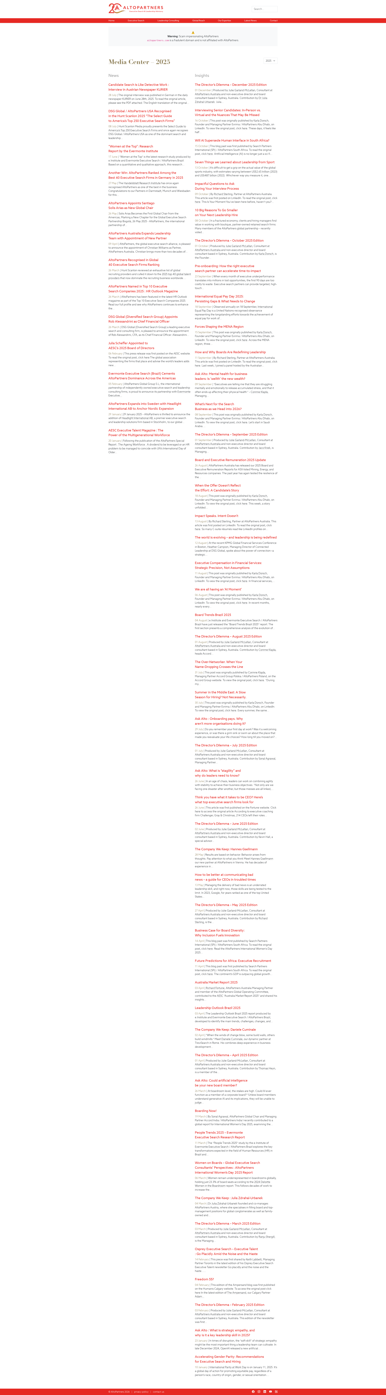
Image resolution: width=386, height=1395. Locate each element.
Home (111, 20)
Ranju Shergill (267, 1236)
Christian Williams (158, 247)
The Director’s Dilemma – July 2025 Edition (226, 745)
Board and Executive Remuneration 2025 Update (230, 460)
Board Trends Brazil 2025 (213, 615)
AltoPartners (117, 1391)
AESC (220, 995)
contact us (158, 1391)
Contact (274, 20)
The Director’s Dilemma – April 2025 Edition (226, 1055)
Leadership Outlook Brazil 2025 (217, 1008)
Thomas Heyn (266, 1068)
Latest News (250, 20)
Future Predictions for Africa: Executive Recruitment (233, 961)
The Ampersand (236, 1292)
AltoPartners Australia (208, 94)
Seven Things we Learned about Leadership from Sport (235, 162)
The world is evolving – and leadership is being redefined (236, 537)
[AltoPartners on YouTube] (270, 1391)
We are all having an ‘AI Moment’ (218, 589)
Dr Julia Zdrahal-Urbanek (222, 1203)
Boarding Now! (206, 1111)
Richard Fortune (215, 988)
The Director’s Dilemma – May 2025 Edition (226, 905)
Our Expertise (224, 20)
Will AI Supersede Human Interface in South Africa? (232, 140)
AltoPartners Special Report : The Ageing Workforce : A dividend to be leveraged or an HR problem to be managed (148, 444)
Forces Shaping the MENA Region (219, 327)
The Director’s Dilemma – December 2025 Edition (231, 85)
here (147, 357)
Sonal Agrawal (267, 758)
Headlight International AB (137, 418)
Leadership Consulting (168, 20)
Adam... (199, 1296)
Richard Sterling (223, 194)
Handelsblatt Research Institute (142, 183)
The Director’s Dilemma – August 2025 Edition (228, 636)
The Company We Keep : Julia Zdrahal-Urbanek (229, 1198)
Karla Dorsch (261, 120)
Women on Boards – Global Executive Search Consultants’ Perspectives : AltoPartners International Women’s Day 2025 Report (227, 1167)
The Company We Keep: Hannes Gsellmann (226, 849)
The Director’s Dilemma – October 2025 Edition (229, 240)
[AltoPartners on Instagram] (259, 1391)
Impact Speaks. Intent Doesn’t (216, 516)
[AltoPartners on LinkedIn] (264, 1391)
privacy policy (141, 1391)
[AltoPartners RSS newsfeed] (276, 1391)
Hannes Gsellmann (262, 858)
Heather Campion (217, 547)
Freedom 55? (204, 1279)
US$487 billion (208, 175)
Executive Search (136, 20)
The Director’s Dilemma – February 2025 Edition (229, 1305)
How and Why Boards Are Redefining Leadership (230, 352)
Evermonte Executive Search (212, 1146)
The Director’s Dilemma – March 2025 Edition (227, 1223)
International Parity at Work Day (227, 1367)
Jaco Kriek (264, 448)
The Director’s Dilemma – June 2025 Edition (226, 824)
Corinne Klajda (259, 392)
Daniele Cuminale (232, 1039)
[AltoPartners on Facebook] (253, 1391)
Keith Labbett (254, 1259)
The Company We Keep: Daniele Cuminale (225, 1029)
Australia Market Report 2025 (216, 982)
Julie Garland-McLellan (242, 90)
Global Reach (198, 20)
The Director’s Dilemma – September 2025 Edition (231, 434)
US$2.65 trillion (260, 171)
